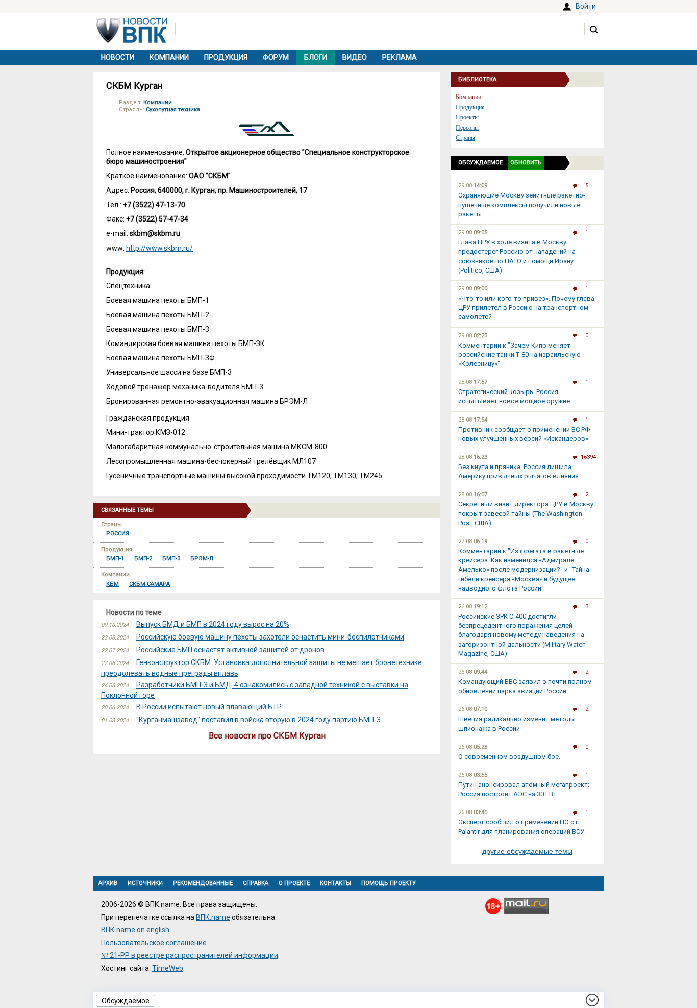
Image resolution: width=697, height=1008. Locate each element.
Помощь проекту (388, 883)
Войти (586, 6)
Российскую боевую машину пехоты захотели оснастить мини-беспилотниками (270, 637)
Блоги (315, 57)
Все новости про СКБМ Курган (267, 736)
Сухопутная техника (173, 109)
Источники (145, 883)
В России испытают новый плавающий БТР (209, 707)
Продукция (225, 57)
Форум (276, 57)
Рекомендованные (203, 883)
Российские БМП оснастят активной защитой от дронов (230, 650)
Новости (117, 57)
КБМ (112, 584)
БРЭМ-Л (201, 558)
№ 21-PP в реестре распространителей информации (189, 955)
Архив (107, 883)
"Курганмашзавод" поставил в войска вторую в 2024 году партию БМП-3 (258, 720)
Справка (255, 883)
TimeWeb (167, 968)
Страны (465, 137)
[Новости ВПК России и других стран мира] (131, 40)
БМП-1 (115, 558)
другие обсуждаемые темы (527, 851)
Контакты (335, 883)
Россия (117, 533)
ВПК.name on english (135, 930)
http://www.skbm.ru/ (159, 248)
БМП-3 (171, 558)
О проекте (294, 883)
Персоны (467, 127)
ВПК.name (213, 917)
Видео (354, 57)
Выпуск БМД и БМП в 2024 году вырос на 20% (212, 624)
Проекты (467, 117)
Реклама (399, 57)
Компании (169, 57)
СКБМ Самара (149, 584)
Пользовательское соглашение (154, 943)
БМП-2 (143, 558)
